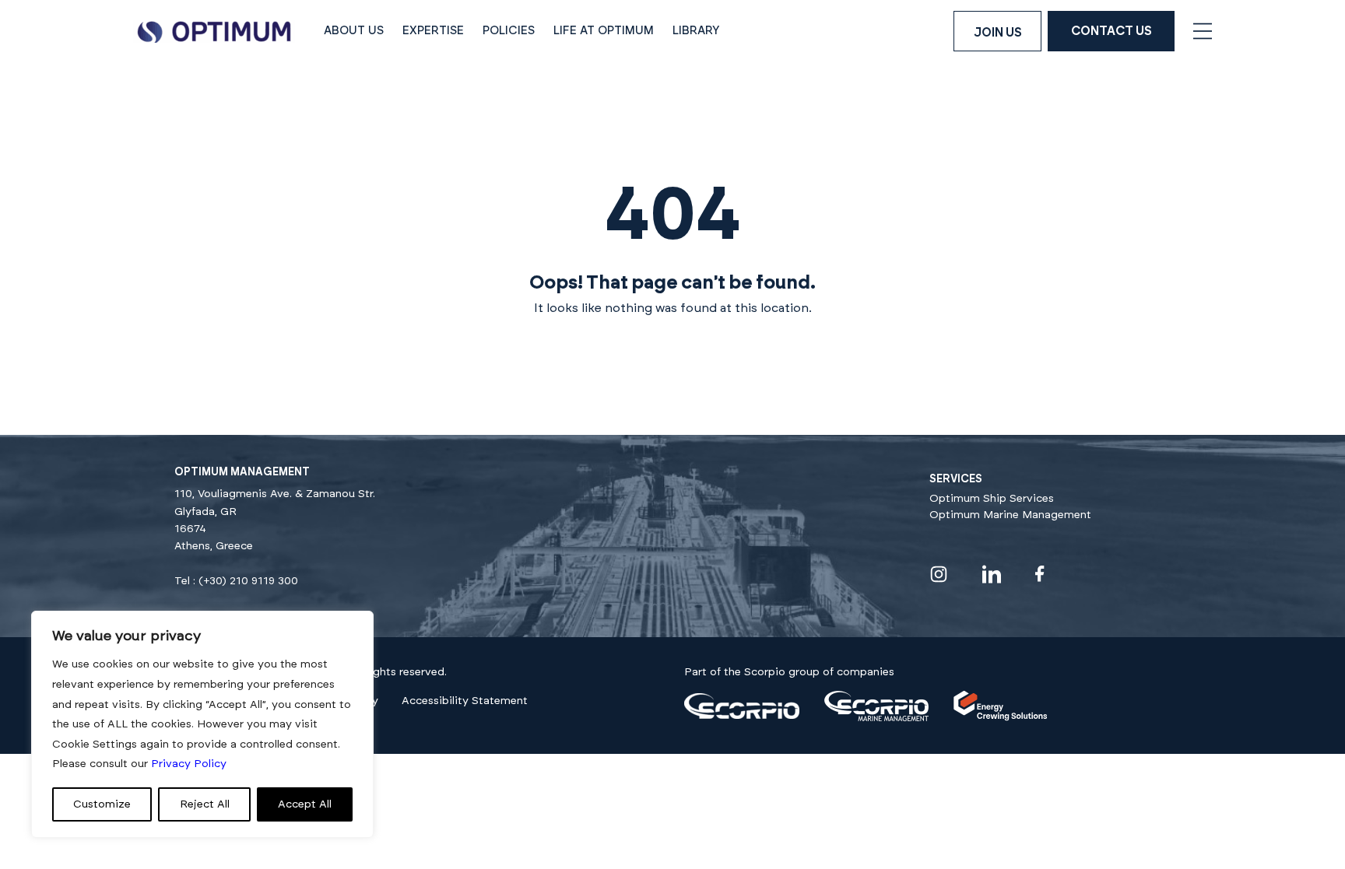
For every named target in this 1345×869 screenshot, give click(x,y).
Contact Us (1111, 31)
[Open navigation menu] (1202, 31)
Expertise (433, 31)
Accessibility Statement (465, 701)
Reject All (205, 804)
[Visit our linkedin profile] (991, 574)
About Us (354, 31)
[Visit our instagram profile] (938, 574)
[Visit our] (741, 715)
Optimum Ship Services (991, 498)
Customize (102, 804)
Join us (998, 32)
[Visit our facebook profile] (1040, 574)
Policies (509, 31)
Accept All (305, 804)
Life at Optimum (603, 31)
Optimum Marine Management (1010, 515)
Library (696, 31)
